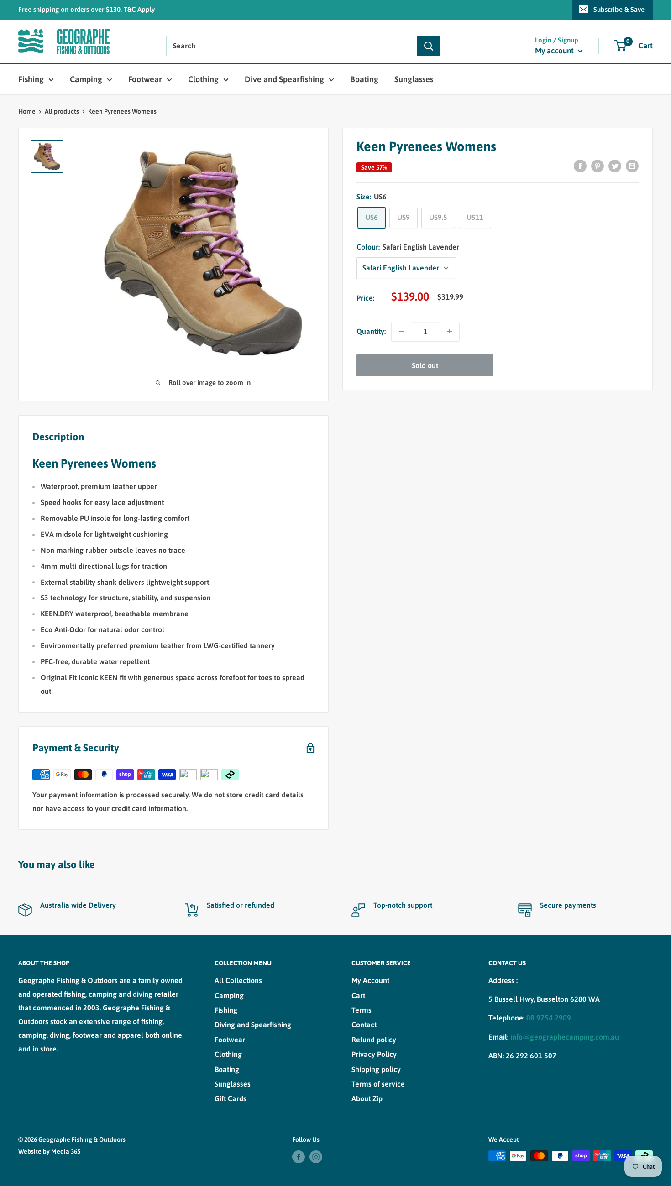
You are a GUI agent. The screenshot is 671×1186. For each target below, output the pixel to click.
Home (27, 111)
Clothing (203, 79)
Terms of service (378, 1084)
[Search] (428, 46)
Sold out (425, 365)
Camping (86, 79)
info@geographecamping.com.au (564, 1037)
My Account (370, 980)
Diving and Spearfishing (253, 1024)
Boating (364, 79)
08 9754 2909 (548, 1018)
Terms (361, 1010)
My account (555, 50)
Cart (358, 995)
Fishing (31, 79)
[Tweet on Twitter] (614, 165)
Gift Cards (230, 1098)
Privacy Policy (374, 1054)
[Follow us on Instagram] (315, 1156)
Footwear (145, 79)
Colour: (407, 247)
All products (62, 111)
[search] (291, 46)
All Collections (238, 980)
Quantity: (371, 331)
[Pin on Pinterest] (597, 165)
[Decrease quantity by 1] (401, 331)
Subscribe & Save (619, 9)
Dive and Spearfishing (284, 79)
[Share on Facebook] (580, 165)
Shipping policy (376, 1069)
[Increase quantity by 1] (449, 331)
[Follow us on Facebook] (298, 1156)
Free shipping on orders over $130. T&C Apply (86, 9)
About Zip (367, 1098)
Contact (364, 1024)
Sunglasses (413, 79)
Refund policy (373, 1039)
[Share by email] (632, 165)
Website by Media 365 (49, 1151)
